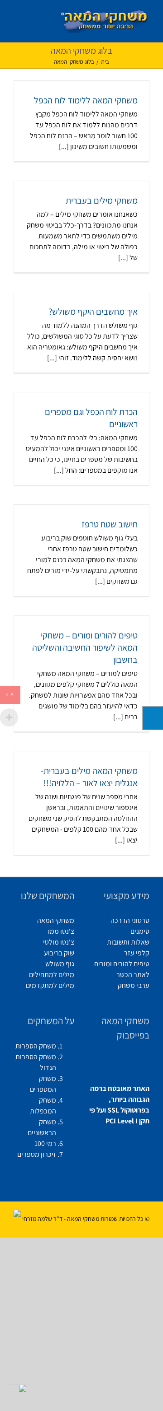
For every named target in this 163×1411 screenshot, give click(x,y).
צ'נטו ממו (61, 931)
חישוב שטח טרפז (110, 524)
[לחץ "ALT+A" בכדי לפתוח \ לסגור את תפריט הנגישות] (152, 718)
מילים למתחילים (51, 974)
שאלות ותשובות (128, 942)
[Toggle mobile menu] (17, 18)
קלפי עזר (136, 953)
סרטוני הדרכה (129, 920)
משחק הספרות (35, 1046)
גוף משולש (59, 964)
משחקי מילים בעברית (102, 200)
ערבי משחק (133, 985)
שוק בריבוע (59, 953)
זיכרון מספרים (36, 1154)
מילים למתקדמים (50, 985)
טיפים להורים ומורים (121, 964)
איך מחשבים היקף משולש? (93, 311)
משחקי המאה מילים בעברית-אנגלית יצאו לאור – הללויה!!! (89, 777)
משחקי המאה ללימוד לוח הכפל (86, 100)
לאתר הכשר (132, 974)
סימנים (139, 931)
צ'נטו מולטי (58, 942)
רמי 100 (45, 1143)
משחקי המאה (55, 920)
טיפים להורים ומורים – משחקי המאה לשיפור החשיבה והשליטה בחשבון (85, 647)
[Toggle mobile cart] (32, 18)
